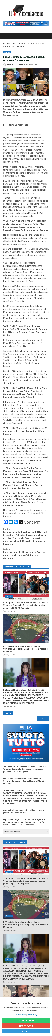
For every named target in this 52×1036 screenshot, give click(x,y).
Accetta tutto (26, 1020)
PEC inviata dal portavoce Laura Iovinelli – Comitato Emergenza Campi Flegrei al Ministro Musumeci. (26, 628)
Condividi (32, 522)
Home (6, 43)
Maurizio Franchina (15, 65)
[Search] (46, 35)
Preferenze (26, 1031)
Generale (7, 52)
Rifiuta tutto (26, 1026)
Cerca (8, 713)
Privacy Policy (20, 1015)
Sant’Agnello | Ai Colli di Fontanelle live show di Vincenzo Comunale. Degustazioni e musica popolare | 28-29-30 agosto (26, 585)
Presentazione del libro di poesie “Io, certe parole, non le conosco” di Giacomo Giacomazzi (24, 554)
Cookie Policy (32, 1015)
